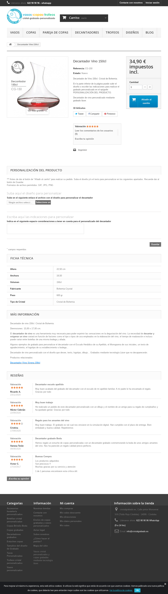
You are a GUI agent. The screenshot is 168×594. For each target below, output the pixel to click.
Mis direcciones (68, 517)
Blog (150, 32)
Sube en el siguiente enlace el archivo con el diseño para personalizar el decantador (50, 198)
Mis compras (66, 508)
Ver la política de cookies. (121, 590)
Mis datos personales (71, 521)
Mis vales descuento (70, 513)
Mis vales (64, 525)
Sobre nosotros (41, 534)
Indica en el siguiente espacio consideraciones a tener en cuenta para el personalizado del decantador (59, 221)
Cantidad (133, 82)
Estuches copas (15, 541)
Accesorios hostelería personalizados (14, 511)
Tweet (80, 114)
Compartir (94, 114)
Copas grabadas (15, 530)
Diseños (132, 32)
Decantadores (87, 32)
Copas (31, 32)
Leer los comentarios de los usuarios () (94, 132)
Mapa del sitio (40, 546)
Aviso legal (39, 530)
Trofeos (112, 32)
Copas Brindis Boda (17, 526)
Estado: (77, 73)
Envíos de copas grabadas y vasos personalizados (42, 523)
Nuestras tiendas (41, 508)
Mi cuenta (67, 503)
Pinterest (110, 114)
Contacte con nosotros (131, 2)
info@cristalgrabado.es (137, 531)
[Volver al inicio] (10, 45)
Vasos (15, 32)
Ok (137, 590)
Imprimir (82, 150)
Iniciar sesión (152, 2)
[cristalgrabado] (31, 16)
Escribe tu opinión (84, 139)
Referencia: (78, 68)
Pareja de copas (55, 32)
